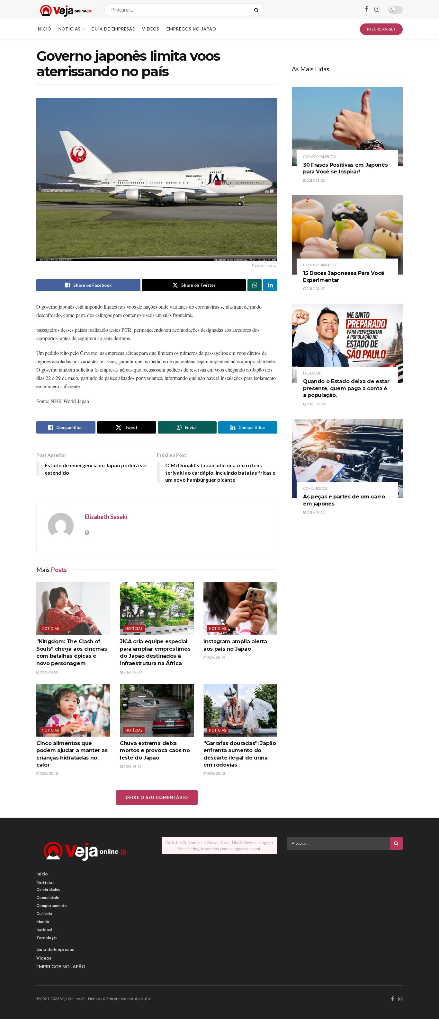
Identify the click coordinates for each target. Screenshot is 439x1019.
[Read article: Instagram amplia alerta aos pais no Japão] (240, 608)
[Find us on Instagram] (376, 9)
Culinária (44, 913)
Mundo (42, 921)
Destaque (312, 373)
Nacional (44, 929)
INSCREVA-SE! (381, 29)
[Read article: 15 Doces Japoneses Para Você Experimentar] (347, 235)
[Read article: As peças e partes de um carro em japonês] (347, 458)
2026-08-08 (315, 404)
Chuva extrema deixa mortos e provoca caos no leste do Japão (155, 750)
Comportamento (319, 156)
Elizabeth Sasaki (106, 516)
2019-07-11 (315, 512)
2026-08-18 (48, 773)
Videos (150, 28)
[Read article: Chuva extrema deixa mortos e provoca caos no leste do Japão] (157, 710)
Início (43, 28)
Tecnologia (46, 937)
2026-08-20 (48, 672)
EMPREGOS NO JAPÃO (191, 28)
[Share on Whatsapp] (254, 285)
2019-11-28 (315, 180)
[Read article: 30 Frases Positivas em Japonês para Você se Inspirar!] (347, 126)
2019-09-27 (315, 288)
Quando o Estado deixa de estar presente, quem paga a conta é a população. (346, 388)
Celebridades (48, 889)
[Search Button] (257, 9)
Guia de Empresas (113, 28)
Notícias (69, 28)
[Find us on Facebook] (366, 9)
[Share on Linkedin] (270, 285)
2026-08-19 (215, 657)
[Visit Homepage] (64, 10)
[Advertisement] (345, 899)
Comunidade (315, 488)
